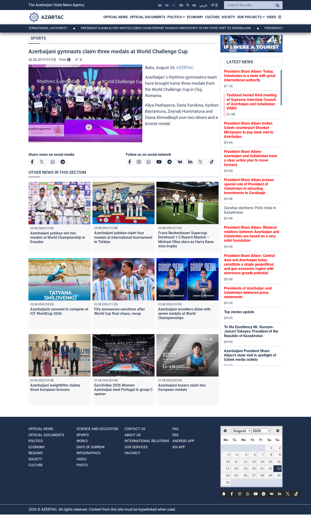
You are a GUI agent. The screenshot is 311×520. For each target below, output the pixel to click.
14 (262, 462)
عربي (203, 5)
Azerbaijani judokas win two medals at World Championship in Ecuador (57, 237)
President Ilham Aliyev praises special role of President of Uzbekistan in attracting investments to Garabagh (249, 186)
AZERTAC (185, 67)
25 (236, 475)
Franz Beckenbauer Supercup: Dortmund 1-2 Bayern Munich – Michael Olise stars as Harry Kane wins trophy (186, 239)
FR (187, 5)
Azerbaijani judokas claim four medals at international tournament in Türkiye (123, 237)
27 (254, 475)
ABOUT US (133, 435)
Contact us (135, 429)
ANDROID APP (183, 441)
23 (279, 468)
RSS (175, 435)
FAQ (175, 429)
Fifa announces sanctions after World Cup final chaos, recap (119, 311)
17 (227, 468)
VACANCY (132, 453)
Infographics (88, 453)
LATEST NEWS (240, 61)
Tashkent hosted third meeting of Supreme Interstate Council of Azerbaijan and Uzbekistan (252, 101)
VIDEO (271, 17)
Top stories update (239, 312)
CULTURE (212, 17)
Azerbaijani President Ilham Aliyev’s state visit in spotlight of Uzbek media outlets (250, 355)
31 (227, 482)
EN (174, 5)
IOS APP (178, 447)
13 (254, 462)
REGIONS (35, 453)
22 (270, 468)
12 (245, 462)
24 (227, 475)
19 (245, 468)
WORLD (82, 441)
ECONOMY (195, 17)
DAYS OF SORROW (90, 447)
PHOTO (82, 465)
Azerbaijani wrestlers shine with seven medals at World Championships (184, 313)
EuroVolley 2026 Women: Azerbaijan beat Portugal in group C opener (123, 389)
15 (270, 462)
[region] (253, 217)
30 (279, 475)
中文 (214, 5)
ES (194, 5)
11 (236, 462)
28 (262, 475)
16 (279, 462)
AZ (160, 5)
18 (236, 468)
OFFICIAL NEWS (115, 17)
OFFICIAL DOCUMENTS (147, 17)
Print (63, 60)
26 (245, 475)
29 (270, 475)
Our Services (136, 447)
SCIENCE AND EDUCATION (97, 429)
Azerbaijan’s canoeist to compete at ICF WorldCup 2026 (59, 311)
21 (262, 468)
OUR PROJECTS (250, 17)
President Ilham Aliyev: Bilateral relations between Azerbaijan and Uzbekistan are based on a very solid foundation (251, 234)
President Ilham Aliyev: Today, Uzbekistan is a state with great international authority (249, 75)
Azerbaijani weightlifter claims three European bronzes (55, 387)
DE (181, 5)
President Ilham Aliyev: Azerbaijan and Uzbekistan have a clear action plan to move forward (250, 158)
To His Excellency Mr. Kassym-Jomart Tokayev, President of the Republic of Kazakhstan (251, 331)
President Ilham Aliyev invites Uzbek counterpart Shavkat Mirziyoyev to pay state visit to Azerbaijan (150, 28)
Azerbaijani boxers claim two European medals (182, 387)
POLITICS (175, 17)
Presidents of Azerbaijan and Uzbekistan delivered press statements (248, 292)
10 (227, 462)
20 (254, 468)
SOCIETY (228, 17)
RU (166, 5)
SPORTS (38, 38)
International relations (147, 441)
